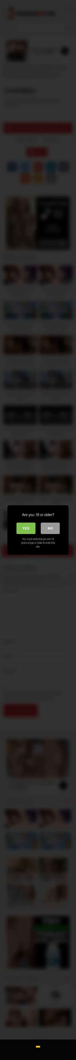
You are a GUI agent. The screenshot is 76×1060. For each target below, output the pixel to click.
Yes (25, 528)
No (50, 528)
